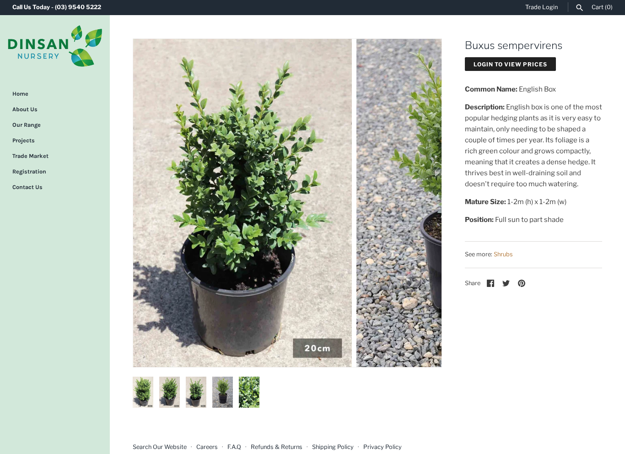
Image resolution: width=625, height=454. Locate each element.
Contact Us (27, 187)
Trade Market (30, 155)
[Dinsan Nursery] (55, 46)
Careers (207, 446)
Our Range (26, 124)
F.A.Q (234, 446)
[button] (152, 203)
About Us (25, 109)
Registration (29, 171)
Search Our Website (160, 446)
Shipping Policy (333, 446)
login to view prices (510, 64)
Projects (23, 140)
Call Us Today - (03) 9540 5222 (56, 7)
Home (20, 93)
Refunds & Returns (276, 446)
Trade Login (541, 7)
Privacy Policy (382, 446)
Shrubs (503, 254)
